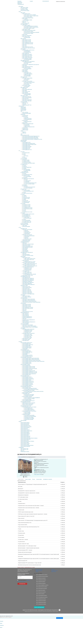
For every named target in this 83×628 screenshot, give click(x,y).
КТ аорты (24, 219)
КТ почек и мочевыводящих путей (30, 182)
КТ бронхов (25, 166)
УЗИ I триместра (25, 313)
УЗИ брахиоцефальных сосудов (29, 261)
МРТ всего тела (25, 102)
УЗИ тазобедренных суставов (28, 307)
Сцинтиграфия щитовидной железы (29, 143)
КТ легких (24, 165)
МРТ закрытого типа (24, 449)
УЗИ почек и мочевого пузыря (28, 255)
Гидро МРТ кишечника (28, 73)
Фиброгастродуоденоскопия (29, 126)
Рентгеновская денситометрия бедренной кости (31, 136)
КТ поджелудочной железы (27, 174)
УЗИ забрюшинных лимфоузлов (28, 282)
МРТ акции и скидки (24, 7)
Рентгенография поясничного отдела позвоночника (31, 360)
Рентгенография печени (27, 387)
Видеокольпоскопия (27, 121)
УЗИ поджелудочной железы (28, 247)
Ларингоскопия (25, 129)
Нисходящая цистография (29, 417)
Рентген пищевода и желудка (29, 398)
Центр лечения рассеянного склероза (27, 441)
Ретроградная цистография (29, 418)
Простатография (27, 412)
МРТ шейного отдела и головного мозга (31, 27)
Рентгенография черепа (27, 350)
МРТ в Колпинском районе (40, 583)
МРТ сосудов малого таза (27, 56)
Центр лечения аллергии (25, 422)
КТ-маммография (27, 170)
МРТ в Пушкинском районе (41, 600)
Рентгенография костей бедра (28, 384)
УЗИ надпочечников (26, 254)
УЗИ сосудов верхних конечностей (29, 264)
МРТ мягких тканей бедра (27, 99)
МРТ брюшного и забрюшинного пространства (31, 64)
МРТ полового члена (27, 83)
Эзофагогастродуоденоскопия (28, 123)
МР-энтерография (27, 74)
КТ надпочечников (27, 180)
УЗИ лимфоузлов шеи (26, 277)
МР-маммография (27, 94)
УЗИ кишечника (25, 250)
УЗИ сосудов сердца (26, 295)
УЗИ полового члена (27, 238)
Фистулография (23, 420)
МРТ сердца (25, 90)
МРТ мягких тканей (24, 95)
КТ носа (24, 153)
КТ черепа (24, 195)
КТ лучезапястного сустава (27, 211)
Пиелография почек (26, 393)
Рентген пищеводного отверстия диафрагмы (32, 397)
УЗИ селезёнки (25, 248)
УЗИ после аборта (26, 322)
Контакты (53, 569)
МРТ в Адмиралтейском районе (41, 574)
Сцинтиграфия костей (26, 142)
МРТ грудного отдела (26, 29)
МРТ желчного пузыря (26, 67)
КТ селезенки (25, 177)
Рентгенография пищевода (27, 396)
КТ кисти (24, 210)
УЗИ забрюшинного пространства (27, 252)
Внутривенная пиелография (29, 394)
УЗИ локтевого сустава (27, 306)
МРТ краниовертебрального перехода (31, 26)
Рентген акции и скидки (25, 10)
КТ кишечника (25, 185)
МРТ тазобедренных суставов (28, 42)
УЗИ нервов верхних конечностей (28, 333)
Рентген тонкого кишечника (27, 404)
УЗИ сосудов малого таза (27, 273)
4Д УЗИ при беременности (27, 317)
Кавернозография (27, 413)
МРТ (20, 11)
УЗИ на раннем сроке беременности (29, 321)
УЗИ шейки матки (27, 232)
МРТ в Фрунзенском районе (41, 602)
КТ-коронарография (27, 218)
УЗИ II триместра (26, 314)
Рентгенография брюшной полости (27, 386)
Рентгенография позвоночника (26, 357)
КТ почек (25, 179)
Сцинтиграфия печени (26, 147)
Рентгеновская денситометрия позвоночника (30, 138)
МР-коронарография (27, 59)
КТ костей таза (25, 200)
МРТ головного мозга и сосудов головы (31, 15)
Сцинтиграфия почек (26, 148)
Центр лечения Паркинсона (25, 439)
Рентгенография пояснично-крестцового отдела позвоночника (33, 361)
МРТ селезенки (25, 69)
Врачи (20, 421)
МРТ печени (25, 65)
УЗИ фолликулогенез (26, 240)
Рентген (20, 341)
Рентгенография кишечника (25, 401)
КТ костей (22, 194)
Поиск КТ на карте (39, 570)
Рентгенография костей (25, 375)
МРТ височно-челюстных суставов (29, 47)
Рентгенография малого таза (26, 405)
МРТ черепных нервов (28, 16)
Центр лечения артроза (25, 424)
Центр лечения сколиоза (25, 443)
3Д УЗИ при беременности (27, 316)
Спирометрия (23, 108)
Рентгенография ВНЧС (26, 365)
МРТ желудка (25, 70)
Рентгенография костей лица (28, 377)
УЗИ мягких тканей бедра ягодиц (28, 293)
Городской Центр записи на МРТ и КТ (20, 2)
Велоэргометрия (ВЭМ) (27, 113)
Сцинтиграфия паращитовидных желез (29, 144)
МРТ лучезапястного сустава (28, 46)
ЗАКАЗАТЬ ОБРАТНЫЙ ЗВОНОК (39, 607)
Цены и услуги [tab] (21, 479)
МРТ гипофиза (25, 18)
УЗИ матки (26, 230)
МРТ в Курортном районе (40, 590)
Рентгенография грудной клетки (26, 342)
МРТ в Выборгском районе (41, 578)
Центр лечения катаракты (25, 433)
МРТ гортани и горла (26, 91)
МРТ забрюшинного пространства (28, 61)
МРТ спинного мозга (26, 36)
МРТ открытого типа (24, 448)
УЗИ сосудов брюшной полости (28, 266)
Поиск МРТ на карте (39, 569)
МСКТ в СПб (53, 571)
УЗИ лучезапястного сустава (28, 311)
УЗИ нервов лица (26, 340)
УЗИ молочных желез (26, 286)
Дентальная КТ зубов (24, 224)
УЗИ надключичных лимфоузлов (28, 278)
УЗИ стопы (24, 309)
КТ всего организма (24, 223)
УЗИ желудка (25, 249)
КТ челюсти (25, 196)
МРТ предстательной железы (29, 82)
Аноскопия (26, 117)
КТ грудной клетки (24, 164)
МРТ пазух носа (25, 20)
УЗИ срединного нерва (28, 335)
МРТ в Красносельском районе (41, 586)
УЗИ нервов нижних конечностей (28, 329)
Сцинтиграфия (23, 141)
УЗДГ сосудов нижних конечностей (30, 263)
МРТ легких (25, 88)
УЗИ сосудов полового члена (28, 275)
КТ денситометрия (26, 202)
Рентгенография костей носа (28, 356)
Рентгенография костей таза (28, 383)
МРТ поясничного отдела (28, 31)
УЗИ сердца (23, 294)
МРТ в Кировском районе (40, 581)
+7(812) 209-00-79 (37, 474)
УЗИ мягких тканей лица (27, 290)
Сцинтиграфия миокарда (27, 146)
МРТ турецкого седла (28, 19)
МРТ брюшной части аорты (27, 55)
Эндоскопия (23, 114)
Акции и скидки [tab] (28, 479)
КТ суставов (23, 203)
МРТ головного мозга (26, 13)
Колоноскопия (25, 116)
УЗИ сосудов (23, 256)
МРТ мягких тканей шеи (27, 96)
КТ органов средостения (27, 167)
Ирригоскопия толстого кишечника (29, 402)
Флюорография (23, 109)
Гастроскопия (26, 124)
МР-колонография (27, 75)
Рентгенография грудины (27, 347)
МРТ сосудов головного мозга (28, 17)
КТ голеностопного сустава (27, 208)
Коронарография (24, 140)
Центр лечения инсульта (25, 431)
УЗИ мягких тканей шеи (27, 289)
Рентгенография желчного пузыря (28, 390)
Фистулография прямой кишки (28, 403)
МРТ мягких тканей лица (27, 100)
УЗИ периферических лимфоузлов (28, 284)
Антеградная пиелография (28, 395)
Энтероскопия (25, 127)
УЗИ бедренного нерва (28, 330)
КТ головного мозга (26, 152)
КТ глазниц (26, 155)
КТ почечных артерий (26, 220)
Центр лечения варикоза (25, 427)
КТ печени (24, 173)
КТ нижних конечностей (27, 222)
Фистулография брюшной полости (29, 400)
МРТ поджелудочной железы (28, 66)
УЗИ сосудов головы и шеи (29, 259)
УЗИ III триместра (26, 315)
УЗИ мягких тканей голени (27, 291)
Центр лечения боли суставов (26, 426)
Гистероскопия (25, 115)
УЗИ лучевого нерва (27, 336)
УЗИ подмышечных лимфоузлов (28, 280)
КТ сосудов (23, 212)
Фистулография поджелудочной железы (31, 389)
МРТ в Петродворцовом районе (41, 597)
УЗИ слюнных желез (26, 288)
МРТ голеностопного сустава (28, 43)
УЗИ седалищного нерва (27, 338)
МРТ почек (26, 63)
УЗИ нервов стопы (27, 332)
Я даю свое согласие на (24, 581)
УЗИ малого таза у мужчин (27, 234)
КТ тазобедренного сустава (27, 207)
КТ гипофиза (25, 157)
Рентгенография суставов (25, 364)
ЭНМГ (22, 130)
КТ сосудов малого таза (27, 221)
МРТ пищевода (25, 92)
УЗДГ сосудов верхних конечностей (30, 265)
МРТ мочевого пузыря (26, 85)
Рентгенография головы (25, 349)
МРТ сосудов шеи (26, 53)
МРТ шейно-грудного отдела (29, 28)
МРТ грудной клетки (24, 87)
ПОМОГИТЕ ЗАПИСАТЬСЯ (60, 1)
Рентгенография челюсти (27, 376)
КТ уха (24, 156)
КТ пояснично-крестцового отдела (29, 163)
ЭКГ (21, 111)
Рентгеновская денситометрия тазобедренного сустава (32, 139)
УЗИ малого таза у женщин (27, 229)
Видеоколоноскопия (27, 118)
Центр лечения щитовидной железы (27, 445)
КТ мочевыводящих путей (28, 191)
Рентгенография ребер (26, 345)
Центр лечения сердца (25, 442)
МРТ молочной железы (27, 93)
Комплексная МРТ (24, 101)
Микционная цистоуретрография (30, 416)
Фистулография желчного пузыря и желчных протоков (33, 391)
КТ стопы (24, 209)
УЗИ (20, 227)
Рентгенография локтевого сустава (29, 367)
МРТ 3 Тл (22, 450)
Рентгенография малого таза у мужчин (29, 411)
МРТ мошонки (26, 84)
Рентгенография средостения (28, 344)
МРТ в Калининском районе (41, 579)
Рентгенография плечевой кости (28, 378)
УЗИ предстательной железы (29, 235)
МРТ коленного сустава (27, 39)
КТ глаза (24, 154)
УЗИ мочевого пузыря (26, 239)
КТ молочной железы (26, 169)
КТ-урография (26, 181)
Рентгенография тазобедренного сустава (30, 371)
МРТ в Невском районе (40, 593)
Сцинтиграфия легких (26, 145)
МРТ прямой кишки (27, 72)
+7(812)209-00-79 (21, 4)
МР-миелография (27, 37)
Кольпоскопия (25, 120)
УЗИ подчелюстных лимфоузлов (28, 279)
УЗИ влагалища (27, 233)
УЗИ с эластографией (24, 323)
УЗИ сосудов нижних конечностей (29, 262)
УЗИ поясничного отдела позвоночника (29, 301)
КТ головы (23, 151)
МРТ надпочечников (27, 62)
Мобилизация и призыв (25, 451)
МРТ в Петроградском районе (41, 595)
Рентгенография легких (27, 343)
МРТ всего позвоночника (27, 35)
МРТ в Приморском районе (41, 598)
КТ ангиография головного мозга (28, 213)
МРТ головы (23, 12)
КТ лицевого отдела (26, 198)
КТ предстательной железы (27, 193)
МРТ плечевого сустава (27, 40)
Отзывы (37, 571)
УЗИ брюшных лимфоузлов (27, 281)
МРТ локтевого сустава (27, 41)
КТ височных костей (26, 197)
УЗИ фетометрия (26, 320)
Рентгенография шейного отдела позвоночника (31, 358)
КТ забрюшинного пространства (28, 178)
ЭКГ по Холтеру (25, 112)
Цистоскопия (25, 122)
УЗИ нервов (23, 328)
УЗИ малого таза (24, 228)
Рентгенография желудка (27, 399)
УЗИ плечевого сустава (27, 305)
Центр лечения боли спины (25, 425)
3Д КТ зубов (25, 225)
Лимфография (25, 348)
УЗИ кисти (24, 310)
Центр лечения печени (25, 440)
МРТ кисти (24, 44)
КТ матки (24, 192)
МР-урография (26, 86)
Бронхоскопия (23, 110)
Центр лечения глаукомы (25, 429)
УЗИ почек (24, 253)
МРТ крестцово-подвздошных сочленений (31, 32)
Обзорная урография (26, 414)
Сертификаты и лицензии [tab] (47, 479)
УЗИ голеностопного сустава (28, 308)
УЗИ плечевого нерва (28, 337)
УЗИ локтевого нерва (28, 334)
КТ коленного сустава (26, 204)
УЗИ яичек (26, 237)
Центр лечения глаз (24, 428)
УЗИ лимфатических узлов (25, 276)
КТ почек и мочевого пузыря (29, 183)
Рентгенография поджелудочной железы (30, 388)
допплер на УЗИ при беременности (29, 319)
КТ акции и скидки (24, 8)
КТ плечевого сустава (26, 205)
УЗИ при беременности (25, 312)
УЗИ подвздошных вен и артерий (30, 274)
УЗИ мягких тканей (24, 285)
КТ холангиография (27, 176)
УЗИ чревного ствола (28, 267)
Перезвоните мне (22, 583)
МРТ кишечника (25, 71)
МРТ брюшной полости (25, 60)
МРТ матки (26, 80)
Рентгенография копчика (27, 362)
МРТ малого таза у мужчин (27, 81)
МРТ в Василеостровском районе (42, 576)
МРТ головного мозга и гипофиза (30, 14)
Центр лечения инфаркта (25, 432)
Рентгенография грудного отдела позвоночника (31, 359)
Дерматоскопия (25, 128)
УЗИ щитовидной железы (27, 287)
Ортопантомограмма (26, 226)
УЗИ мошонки (26, 236)
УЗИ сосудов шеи (26, 260)
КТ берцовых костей (26, 201)
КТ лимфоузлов (25, 171)
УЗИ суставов (23, 303)
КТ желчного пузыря (26, 175)
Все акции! (21, 6)
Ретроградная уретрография (29, 415)
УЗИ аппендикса (25, 251)
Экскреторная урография (28, 419)
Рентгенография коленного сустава (29, 370)
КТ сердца (24, 168)
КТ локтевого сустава (26, 206)
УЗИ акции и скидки (24, 9)
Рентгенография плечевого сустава (29, 366)
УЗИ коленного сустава (27, 304)
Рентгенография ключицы (27, 346)
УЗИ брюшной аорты (28, 268)
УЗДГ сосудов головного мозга (29, 258)
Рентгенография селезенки (27, 392)
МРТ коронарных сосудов (27, 58)
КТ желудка (25, 184)
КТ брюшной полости (24, 172)
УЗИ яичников (26, 231)
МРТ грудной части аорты (27, 54)
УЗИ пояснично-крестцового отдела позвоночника (31, 302)
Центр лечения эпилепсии (25, 446)
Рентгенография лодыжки (27, 385)
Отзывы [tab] (33, 479)
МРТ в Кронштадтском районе (41, 588)
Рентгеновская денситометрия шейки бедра (30, 137)
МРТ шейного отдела (26, 25)
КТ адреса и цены (54, 570)
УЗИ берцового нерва (28, 331)
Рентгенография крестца (27, 363)
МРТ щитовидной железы (27, 97)
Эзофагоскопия (27, 125)
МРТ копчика (25, 34)
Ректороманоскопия (27, 119)
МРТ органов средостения (27, 89)
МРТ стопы (24, 45)
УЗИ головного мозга (26, 257)
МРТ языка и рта (25, 98)
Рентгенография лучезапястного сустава (30, 368)
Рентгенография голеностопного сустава (30, 372)
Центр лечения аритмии (25, 423)
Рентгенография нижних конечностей (29, 373)
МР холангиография (27, 68)
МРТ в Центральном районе (41, 604)
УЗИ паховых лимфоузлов (27, 283)
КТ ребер (24, 199)
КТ (19, 150)
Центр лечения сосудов (25, 444)
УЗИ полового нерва (26, 339)
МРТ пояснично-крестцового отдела (29, 30)
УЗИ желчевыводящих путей (28, 246)
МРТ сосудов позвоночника (27, 57)
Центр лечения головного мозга (26, 430)
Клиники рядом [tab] (39, 479)
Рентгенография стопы (27, 374)
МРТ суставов (23, 38)
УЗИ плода (24, 318)
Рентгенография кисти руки (27, 369)
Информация (21, 447)
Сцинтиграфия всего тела (27, 149)
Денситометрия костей (25, 135)
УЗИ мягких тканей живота (27, 292)
